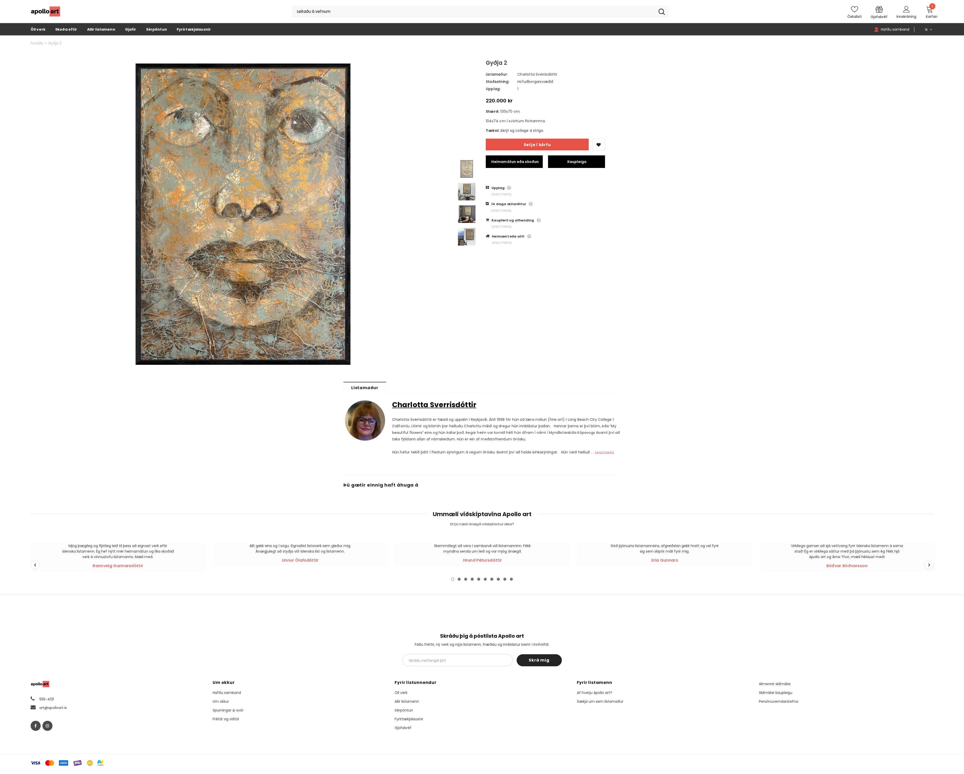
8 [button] (498, 579)
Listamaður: (497, 74)
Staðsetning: (497, 81)
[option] (243, 214)
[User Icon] (906, 9)
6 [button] (485, 579)
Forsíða (37, 43)
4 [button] (472, 579)
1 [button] (452, 579)
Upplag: (493, 88)
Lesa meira (604, 452)
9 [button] (504, 579)
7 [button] (491, 579)
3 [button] (465, 579)
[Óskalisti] (598, 144)
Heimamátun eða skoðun (515, 161)
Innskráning (906, 16)
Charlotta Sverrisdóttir (537, 74)
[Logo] (46, 11)
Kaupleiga (577, 161)
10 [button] (511, 579)
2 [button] (459, 579)
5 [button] (478, 579)
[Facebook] (36, 726)
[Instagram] (47, 726)
